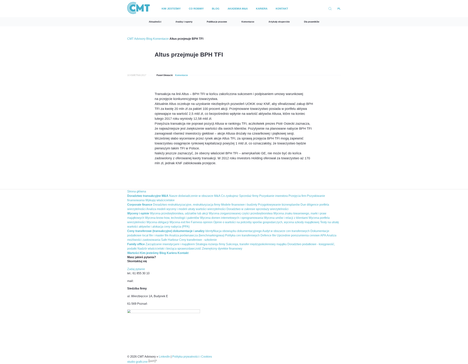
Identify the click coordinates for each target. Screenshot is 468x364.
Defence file (268, 235)
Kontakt (282, 8)
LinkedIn (164, 356)
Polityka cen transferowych (242, 235)
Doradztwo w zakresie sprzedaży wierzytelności (257, 209)
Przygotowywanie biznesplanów (279, 204)
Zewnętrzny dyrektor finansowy (222, 248)
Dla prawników (311, 22)
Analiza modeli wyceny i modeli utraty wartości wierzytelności (186, 209)
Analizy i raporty (184, 22)
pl (339, 8)
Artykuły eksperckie (279, 22)
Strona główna (136, 191)
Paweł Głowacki (164, 75)
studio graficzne (137, 361)
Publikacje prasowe (217, 22)
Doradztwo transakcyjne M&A (147, 195)
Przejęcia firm (297, 195)
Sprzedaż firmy (248, 195)
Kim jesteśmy (171, 8)
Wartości (133, 253)
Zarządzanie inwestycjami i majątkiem (170, 244)
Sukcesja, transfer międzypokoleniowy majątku (256, 244)
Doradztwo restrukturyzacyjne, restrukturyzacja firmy (186, 204)
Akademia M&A (238, 8)
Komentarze (247, 22)
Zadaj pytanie (136, 269)
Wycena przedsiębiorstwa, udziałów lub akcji (179, 213)
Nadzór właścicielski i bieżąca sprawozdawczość (169, 248)
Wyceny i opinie (138, 213)
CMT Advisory (136, 38)
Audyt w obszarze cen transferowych (286, 231)
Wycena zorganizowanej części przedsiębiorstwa (241, 213)
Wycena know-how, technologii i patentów (172, 217)
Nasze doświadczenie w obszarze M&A (194, 195)
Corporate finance (139, 204)
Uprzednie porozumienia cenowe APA (301, 235)
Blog (215, 8)
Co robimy (196, 8)
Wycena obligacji (157, 222)
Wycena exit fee (179, 222)
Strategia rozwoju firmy (210, 244)
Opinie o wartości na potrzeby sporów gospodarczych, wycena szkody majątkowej (266, 222)
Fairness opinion (202, 222)
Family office (136, 244)
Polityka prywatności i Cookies (192, 356)
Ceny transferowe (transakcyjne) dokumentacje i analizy (166, 231)
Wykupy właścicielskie (160, 200)
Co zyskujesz (229, 195)
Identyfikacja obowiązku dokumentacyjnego (233, 231)
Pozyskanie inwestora (273, 195)
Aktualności (155, 22)
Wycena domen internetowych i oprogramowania (231, 217)
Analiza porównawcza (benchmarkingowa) (196, 235)
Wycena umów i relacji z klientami (286, 217)
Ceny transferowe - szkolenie (198, 239)
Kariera (261, 8)
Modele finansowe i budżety (239, 204)
